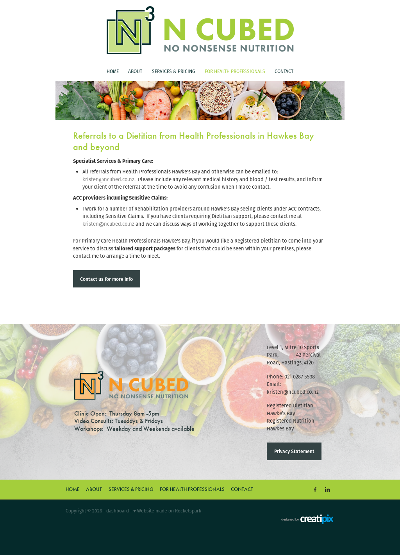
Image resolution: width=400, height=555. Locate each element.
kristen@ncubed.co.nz (108, 179)
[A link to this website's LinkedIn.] (327, 489)
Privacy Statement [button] (294, 451)
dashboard (117, 510)
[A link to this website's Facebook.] (315, 489)
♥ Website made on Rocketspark (167, 510)
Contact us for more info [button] (106, 278)
